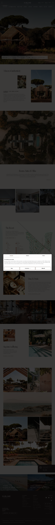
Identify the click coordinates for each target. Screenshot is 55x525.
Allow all (43, 268)
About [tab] (43, 255)
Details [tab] (27, 255)
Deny (12, 268)
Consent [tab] (11, 255)
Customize (27, 268)
